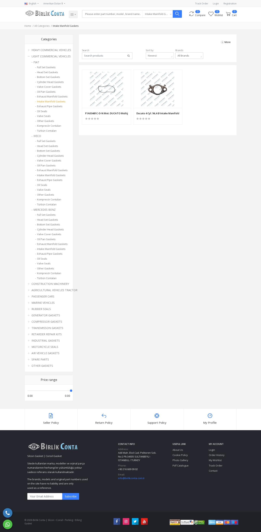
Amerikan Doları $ (53, 3)
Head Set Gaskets (47, 72)
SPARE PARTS (40, 359)
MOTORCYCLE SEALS (45, 347)
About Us (178, 450)
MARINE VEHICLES (43, 302)
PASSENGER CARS (43, 296)
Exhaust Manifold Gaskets (52, 96)
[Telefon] (7, 513)
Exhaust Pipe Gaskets (49, 106)
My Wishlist (215, 460)
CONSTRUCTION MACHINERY (50, 284)
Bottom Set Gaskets (48, 77)
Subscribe (71, 496)
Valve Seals (44, 116)
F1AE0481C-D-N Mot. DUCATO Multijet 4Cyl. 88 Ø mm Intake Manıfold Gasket (106, 113)
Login (216, 3)
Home (27, 26)
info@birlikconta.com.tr (131, 478)
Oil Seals (42, 111)
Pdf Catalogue (181, 465)
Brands (179, 50)
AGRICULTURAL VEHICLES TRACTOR (54, 290)
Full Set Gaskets (46, 67)
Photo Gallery (180, 460)
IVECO (37, 136)
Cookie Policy (180, 455)
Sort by (149, 50)
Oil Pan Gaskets (46, 91)
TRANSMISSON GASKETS (47, 328)
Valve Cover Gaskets (49, 86)
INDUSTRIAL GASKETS (46, 340)
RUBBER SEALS (41, 309)
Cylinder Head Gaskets (50, 82)
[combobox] (157, 14)
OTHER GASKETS (42, 366)
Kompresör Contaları (49, 125)
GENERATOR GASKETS (46, 315)
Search (85, 50)
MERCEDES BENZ (44, 209)
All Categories (41, 26)
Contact (213, 470)
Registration (230, 3)
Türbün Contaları (47, 130)
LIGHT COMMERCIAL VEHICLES (51, 56)
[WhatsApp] (7, 524)
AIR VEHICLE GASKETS (45, 353)
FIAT (36, 62)
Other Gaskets (45, 121)
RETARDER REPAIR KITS (47, 334)
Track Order (201, 3)
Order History (216, 455)
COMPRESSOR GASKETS (47, 321)
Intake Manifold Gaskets (66, 26)
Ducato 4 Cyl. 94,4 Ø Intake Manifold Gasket (157, 113)
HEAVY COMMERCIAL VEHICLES (51, 50)
